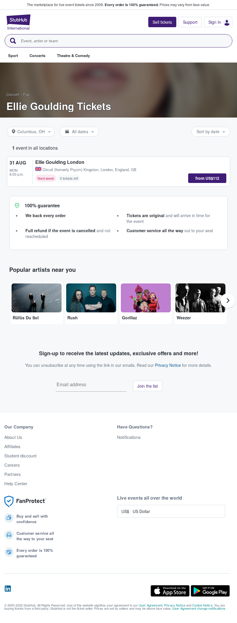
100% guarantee (42, 205)
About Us (13, 437)
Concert (12, 94)
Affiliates (12, 446)
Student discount (20, 455)
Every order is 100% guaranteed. (132, 4)
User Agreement (150, 605)
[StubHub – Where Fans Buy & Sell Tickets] (18, 22)
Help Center (15, 483)
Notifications (129, 437)
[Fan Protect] (25, 501)
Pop (26, 94)
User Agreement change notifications (198, 608)
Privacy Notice (168, 365)
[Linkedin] (7, 591)
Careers (12, 465)
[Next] (228, 300)
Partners (12, 474)
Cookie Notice (202, 605)
